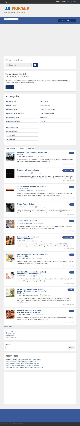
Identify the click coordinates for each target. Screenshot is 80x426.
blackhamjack (29, 190)
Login (73, 1)
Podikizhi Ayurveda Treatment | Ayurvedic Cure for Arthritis (29, 311)
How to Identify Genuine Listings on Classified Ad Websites (22, 365)
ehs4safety (29, 223)
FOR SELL (43, 105)
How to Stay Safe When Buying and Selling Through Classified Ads (24, 367)
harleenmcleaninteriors (32, 295)
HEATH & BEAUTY (45, 109)
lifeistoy (28, 258)
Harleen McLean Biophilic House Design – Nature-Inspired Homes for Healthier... (31, 291)
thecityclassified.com (11, 337)
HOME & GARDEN (45, 113)
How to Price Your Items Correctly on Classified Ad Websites (22, 363)
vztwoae (28, 241)
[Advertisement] (40, 40)
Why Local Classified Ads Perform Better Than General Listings (23, 359)
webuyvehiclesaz (30, 156)
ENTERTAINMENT (11, 121)
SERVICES (22, 156)
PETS (41, 121)
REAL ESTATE (10, 127)
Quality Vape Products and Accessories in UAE (28, 238)
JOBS (42, 117)
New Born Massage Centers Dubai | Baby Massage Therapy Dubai (31, 273)
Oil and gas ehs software (27, 220)
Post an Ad (67, 20)
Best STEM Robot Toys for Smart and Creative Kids (32, 255)
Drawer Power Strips (25, 204)
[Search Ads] (35, 65)
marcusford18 (29, 207)
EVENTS (42, 101)
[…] (49, 161)
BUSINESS (22, 223)
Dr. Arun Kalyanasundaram (28, 170)
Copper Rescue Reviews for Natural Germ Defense (31, 187)
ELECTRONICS (10, 117)
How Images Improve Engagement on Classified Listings (22, 361)
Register (68, 1)
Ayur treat (28, 276)
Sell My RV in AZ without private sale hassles (32, 153)
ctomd (27, 173)
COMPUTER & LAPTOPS (13, 113)
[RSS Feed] (5, 1)
